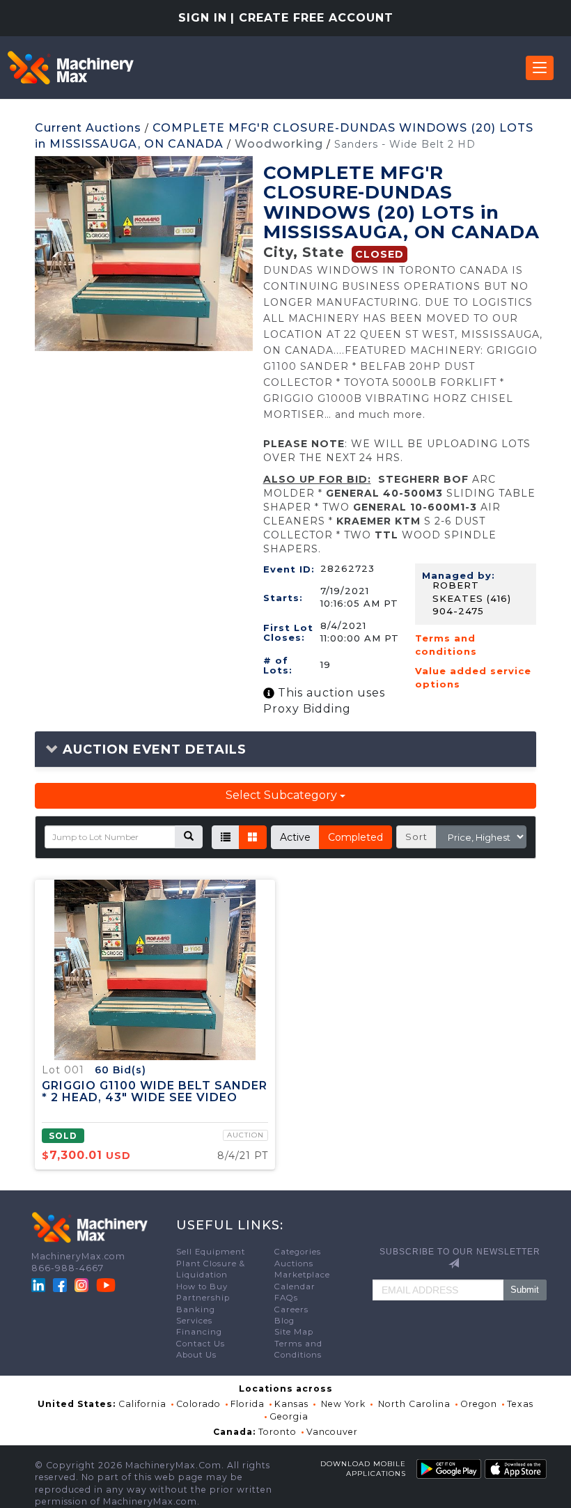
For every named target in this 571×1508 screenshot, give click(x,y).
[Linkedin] (39, 1284)
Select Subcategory (283, 795)
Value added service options (473, 677)
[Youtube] (106, 1284)
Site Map (293, 1332)
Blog (284, 1321)
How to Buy (202, 1286)
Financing (199, 1332)
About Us (196, 1355)
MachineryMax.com (78, 1256)
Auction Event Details (152, 749)
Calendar (294, 1286)
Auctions (293, 1263)
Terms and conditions (446, 644)
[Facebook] (60, 1284)
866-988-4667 (67, 1268)
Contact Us (200, 1343)
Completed (355, 837)
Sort (416, 836)
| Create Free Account (311, 17)
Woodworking (279, 143)
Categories (297, 1252)
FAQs (286, 1298)
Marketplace (302, 1275)
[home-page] (70, 67)
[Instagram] (83, 1284)
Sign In (202, 17)
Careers (291, 1309)
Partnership (203, 1298)
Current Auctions (88, 127)
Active (295, 837)
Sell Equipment (210, 1252)
